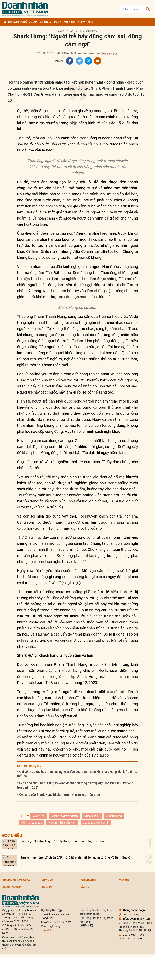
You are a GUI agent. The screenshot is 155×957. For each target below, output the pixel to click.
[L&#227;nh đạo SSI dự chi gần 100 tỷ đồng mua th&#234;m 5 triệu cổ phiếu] (9, 844)
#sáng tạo (39, 815)
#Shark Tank (91, 815)
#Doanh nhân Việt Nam (62, 822)
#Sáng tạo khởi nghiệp (64, 815)
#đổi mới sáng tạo (31, 822)
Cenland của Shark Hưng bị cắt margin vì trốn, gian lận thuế (59, 794)
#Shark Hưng (114, 815)
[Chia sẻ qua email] (97, 61)
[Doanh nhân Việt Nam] (20, 900)
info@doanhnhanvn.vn (136, 918)
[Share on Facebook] (69, 61)
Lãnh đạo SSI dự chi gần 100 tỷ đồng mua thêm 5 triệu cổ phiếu (63, 841)
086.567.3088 (131, 914)
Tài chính (81, 22)
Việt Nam (33, 22)
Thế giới (57, 22)
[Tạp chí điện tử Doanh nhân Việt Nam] (25, 8)
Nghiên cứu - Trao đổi (17, 22)
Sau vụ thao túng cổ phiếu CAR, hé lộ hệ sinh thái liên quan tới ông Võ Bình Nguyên (76, 857)
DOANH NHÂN (45, 22)
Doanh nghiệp (69, 22)
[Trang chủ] (4, 22)
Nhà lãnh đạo (88, 30)
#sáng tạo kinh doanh (96, 822)
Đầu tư (90, 22)
